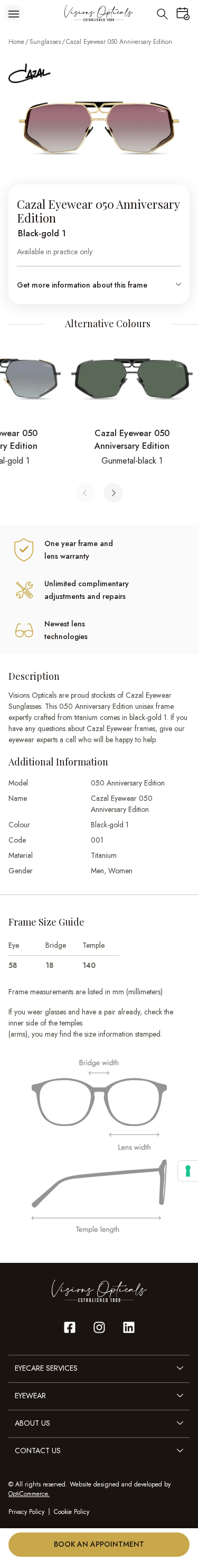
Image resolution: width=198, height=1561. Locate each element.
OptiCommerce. (29, 1494)
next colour (113, 493)
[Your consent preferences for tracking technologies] (188, 1171)
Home (16, 42)
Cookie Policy (71, 1512)
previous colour (85, 493)
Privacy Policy (26, 1512)
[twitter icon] (128, 1327)
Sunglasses (45, 42)
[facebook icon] (69, 1327)
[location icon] (162, 13)
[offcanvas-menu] (13, 13)
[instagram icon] (99, 1327)
